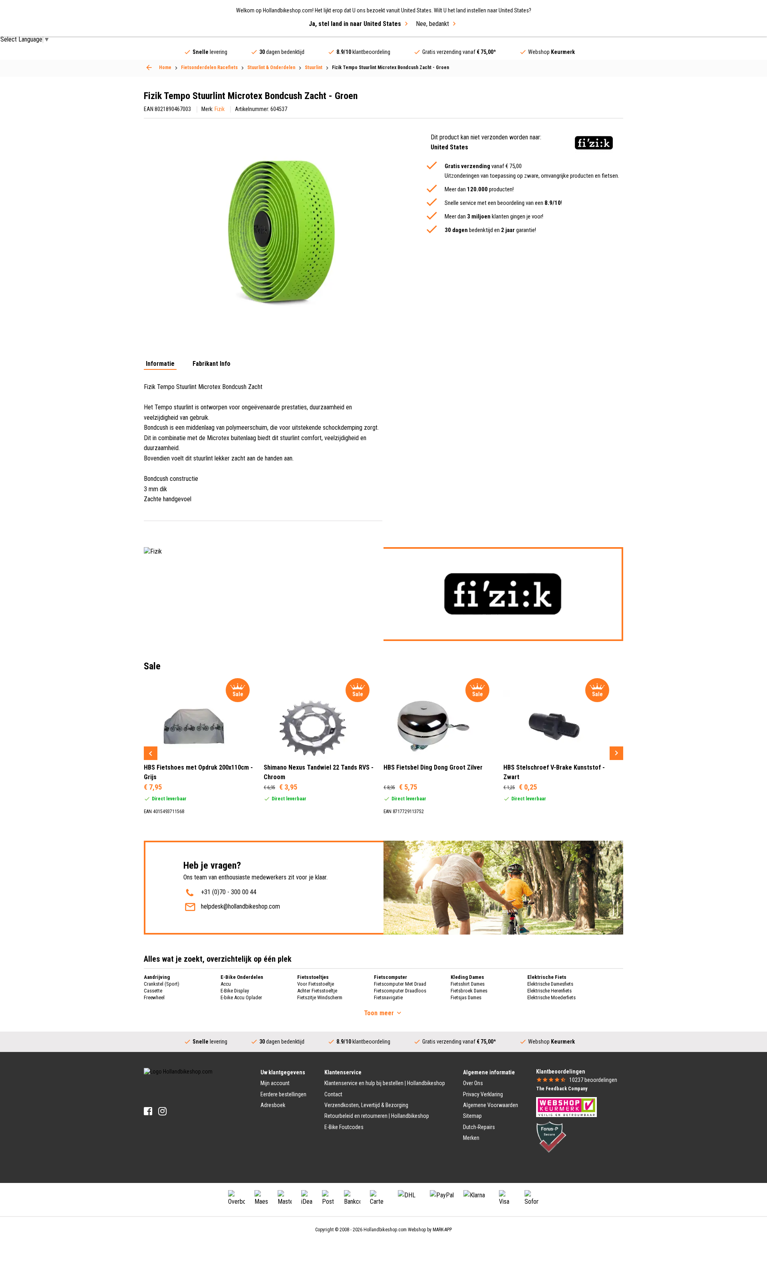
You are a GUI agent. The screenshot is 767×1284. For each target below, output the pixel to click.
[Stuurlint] (149, 67)
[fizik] (594, 143)
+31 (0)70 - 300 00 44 (228, 892)
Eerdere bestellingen (283, 1094)
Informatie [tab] (160, 364)
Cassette (153, 991)
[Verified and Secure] (551, 1136)
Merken (471, 1138)
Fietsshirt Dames (468, 984)
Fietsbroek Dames (469, 991)
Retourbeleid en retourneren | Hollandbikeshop (376, 1116)
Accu (226, 984)
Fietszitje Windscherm (319, 997)
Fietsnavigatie (388, 997)
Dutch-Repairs (479, 1127)
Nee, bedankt (432, 24)
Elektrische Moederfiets (551, 997)
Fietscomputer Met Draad (400, 984)
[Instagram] (162, 1111)
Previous (150, 753)
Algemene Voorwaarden (490, 1105)
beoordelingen (593, 1080)
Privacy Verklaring (483, 1094)
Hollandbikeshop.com (385, 1229)
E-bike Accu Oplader (241, 997)
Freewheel (154, 997)
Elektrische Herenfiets (549, 991)
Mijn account (275, 1083)
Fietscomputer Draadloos (400, 991)
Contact (333, 1094)
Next (616, 753)
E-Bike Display (235, 991)
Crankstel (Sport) (161, 984)
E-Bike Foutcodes (344, 1127)
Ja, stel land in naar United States (355, 24)
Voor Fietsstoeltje (315, 984)
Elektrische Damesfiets (550, 984)
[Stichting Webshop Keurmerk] (566, 1106)
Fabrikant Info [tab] (211, 364)
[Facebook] (148, 1111)
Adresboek (272, 1105)
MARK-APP (442, 1229)
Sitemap (472, 1116)
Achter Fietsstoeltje (317, 991)
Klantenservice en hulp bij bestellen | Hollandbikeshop (384, 1083)
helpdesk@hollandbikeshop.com (240, 906)
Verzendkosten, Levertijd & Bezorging (366, 1105)
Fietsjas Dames (466, 997)
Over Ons (473, 1083)
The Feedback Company (561, 1088)
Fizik (220, 109)
